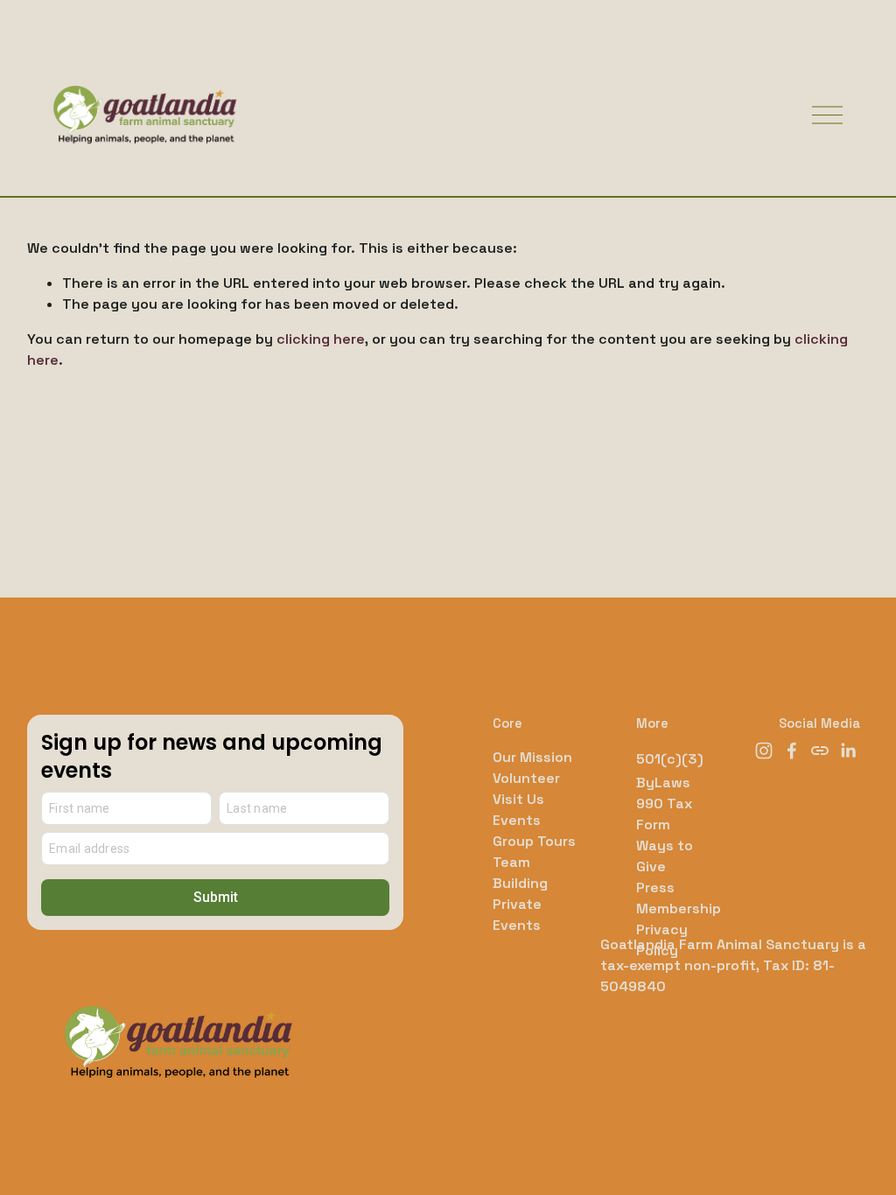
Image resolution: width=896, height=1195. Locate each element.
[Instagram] (764, 750)
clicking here (320, 339)
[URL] (820, 750)
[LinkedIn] (848, 750)
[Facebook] (792, 750)
